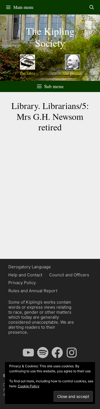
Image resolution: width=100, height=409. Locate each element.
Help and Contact (25, 274)
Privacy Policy (22, 282)
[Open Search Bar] (91, 7)
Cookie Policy (28, 386)
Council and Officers (69, 274)
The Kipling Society (50, 36)
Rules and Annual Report (32, 290)
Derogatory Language (29, 266)
